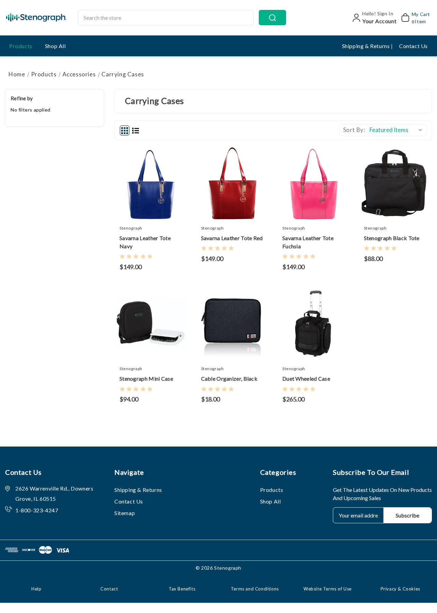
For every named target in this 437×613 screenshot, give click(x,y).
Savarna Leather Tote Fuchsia (308, 242)
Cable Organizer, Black (229, 378)
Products (20, 46)
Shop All (55, 46)
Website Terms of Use (328, 589)
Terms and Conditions (255, 589)
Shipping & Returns (366, 46)
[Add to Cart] (131, 186)
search (272, 17)
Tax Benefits (182, 589)
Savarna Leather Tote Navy (145, 242)
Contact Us (413, 46)
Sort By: (354, 129)
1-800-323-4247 (36, 510)
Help (36, 589)
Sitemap (124, 513)
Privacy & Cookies (400, 589)
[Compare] (158, 186)
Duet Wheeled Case (306, 378)
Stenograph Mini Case (146, 378)
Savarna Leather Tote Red (232, 238)
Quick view (144, 186)
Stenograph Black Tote (392, 238)
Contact (109, 589)
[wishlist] (171, 186)
